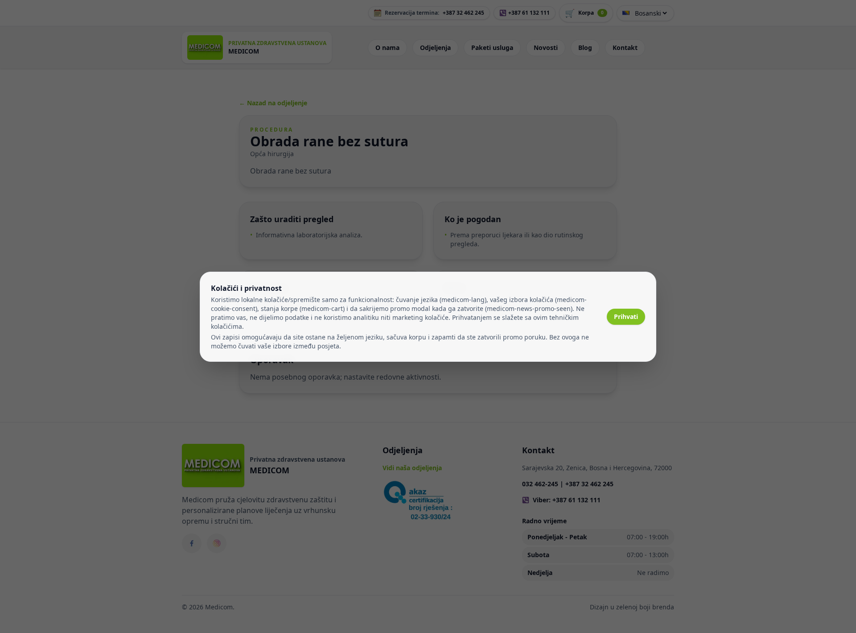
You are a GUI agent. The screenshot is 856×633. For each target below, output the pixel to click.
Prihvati (626, 316)
